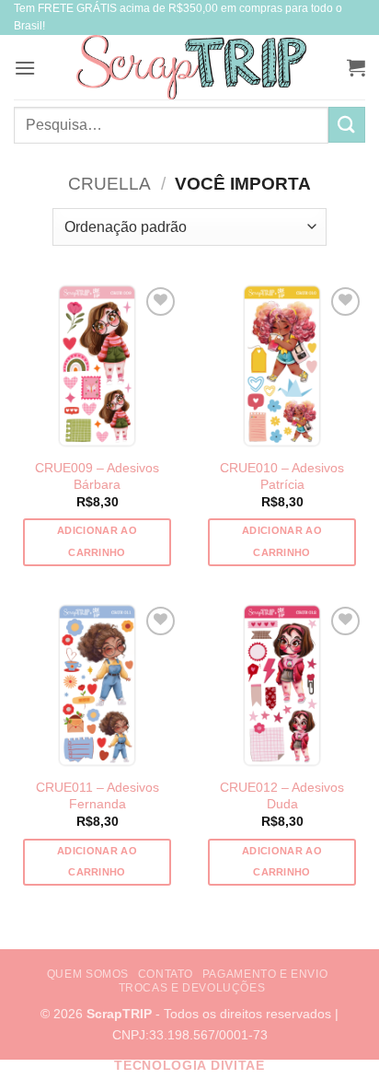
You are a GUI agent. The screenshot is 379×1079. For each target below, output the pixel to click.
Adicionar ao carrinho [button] (97, 541)
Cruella (109, 183)
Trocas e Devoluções (192, 987)
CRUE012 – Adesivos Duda (282, 796)
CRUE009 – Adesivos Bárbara (97, 476)
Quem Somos (88, 974)
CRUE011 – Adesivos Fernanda (97, 796)
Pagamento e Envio (264, 974)
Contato (165, 974)
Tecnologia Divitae (189, 1066)
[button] (25, 67)
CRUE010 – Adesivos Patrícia (282, 476)
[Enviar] (346, 125)
